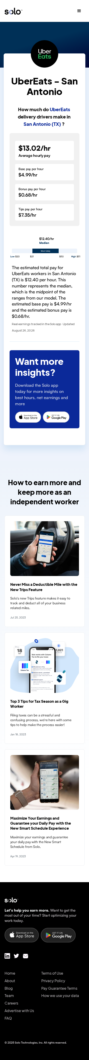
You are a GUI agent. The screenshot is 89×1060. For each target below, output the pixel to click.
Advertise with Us (19, 1010)
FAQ (8, 1018)
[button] (79, 10)
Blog (9, 988)
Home (10, 973)
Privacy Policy (53, 980)
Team (9, 995)
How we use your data (60, 995)
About (10, 980)
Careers (11, 1003)
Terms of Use (52, 973)
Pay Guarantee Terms (59, 988)
